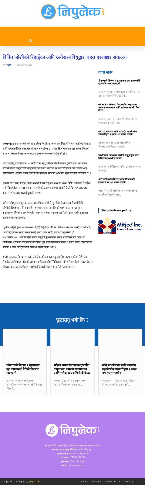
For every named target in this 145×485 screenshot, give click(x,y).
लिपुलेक (8, 65)
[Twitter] (38, 132)
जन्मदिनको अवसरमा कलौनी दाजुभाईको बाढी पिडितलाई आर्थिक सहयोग (118, 157)
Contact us (96, 481)
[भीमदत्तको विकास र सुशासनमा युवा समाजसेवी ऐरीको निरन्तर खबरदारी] (24, 344)
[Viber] (55, 132)
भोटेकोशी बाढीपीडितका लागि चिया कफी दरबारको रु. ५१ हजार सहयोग (116, 181)
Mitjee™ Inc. (35, 481)
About (84, 481)
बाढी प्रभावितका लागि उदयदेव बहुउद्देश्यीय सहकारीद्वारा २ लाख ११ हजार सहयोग (117, 133)
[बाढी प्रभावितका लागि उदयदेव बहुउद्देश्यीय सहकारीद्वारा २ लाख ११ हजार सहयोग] (120, 344)
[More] (73, 132)
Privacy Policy (126, 481)
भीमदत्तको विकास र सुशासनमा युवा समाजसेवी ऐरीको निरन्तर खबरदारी (119, 82)
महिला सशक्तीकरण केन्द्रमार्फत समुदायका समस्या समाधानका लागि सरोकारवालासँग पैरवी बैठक (119, 107)
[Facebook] (29, 132)
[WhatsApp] (46, 132)
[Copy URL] (64, 132)
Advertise (111, 481)
